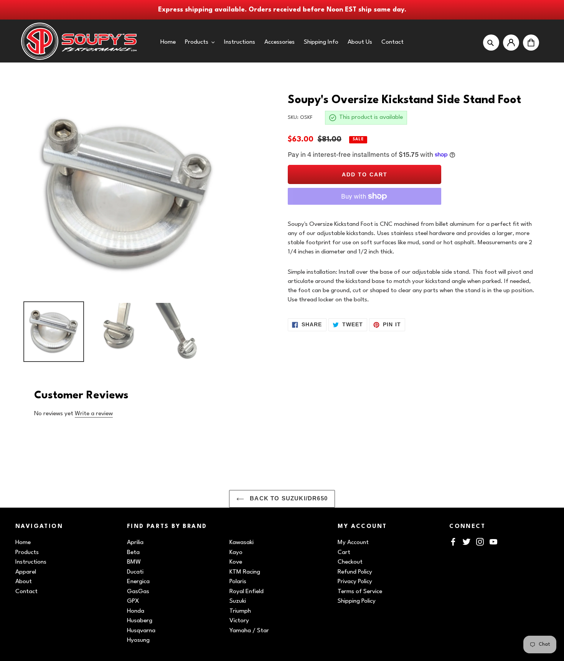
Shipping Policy (357, 601)
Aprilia (135, 542)
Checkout (350, 562)
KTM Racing (244, 572)
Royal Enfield (246, 592)
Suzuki (237, 601)
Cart (344, 552)
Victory (239, 621)
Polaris (237, 582)
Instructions (30, 562)
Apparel (25, 572)
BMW (134, 562)
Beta (133, 552)
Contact (26, 592)
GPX (133, 601)
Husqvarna (141, 631)
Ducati (135, 572)
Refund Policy (355, 572)
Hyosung (138, 640)
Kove (235, 562)
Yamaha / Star (249, 631)
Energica (138, 582)
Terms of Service (360, 592)
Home (23, 542)
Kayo (235, 552)
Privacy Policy (355, 582)
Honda (135, 611)
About (23, 582)
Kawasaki (241, 542)
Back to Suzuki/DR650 (288, 498)
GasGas (138, 592)
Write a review (94, 414)
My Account (353, 542)
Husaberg (139, 621)
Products (27, 552)
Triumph (240, 611)
